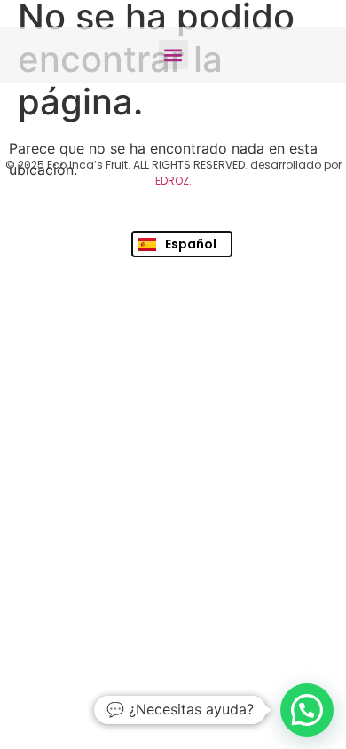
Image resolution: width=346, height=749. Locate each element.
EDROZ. (173, 180)
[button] (173, 54)
